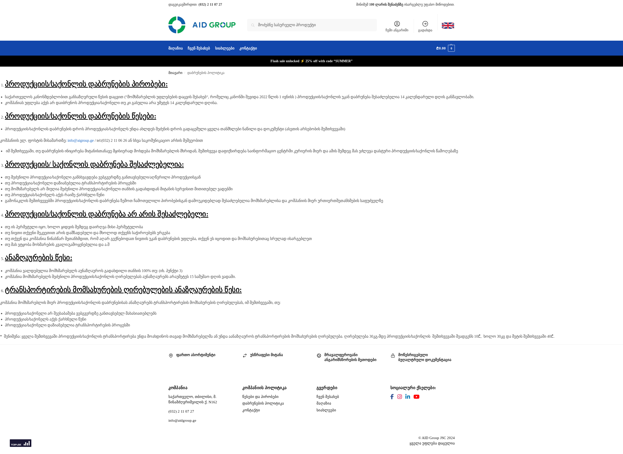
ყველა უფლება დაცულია (432, 443)
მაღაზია (324, 403)
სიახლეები (326, 410)
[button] (445, 48)
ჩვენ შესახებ (328, 397)
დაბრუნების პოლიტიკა (263, 403)
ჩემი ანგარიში (397, 30)
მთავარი (175, 73)
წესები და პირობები (260, 397)
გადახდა (425, 30)
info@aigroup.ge (81, 140)
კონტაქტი (251, 410)
